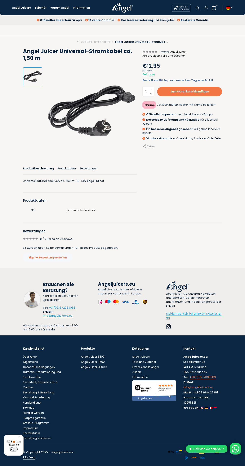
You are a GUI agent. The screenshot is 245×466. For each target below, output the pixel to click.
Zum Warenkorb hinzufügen (189, 91)
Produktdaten (67, 168)
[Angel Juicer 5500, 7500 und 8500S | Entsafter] (122, 7)
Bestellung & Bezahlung (38, 392)
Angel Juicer (178, 52)
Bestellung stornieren (37, 438)
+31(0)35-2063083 (62, 308)
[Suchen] (198, 8)
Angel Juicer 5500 (93, 357)
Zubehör (41, 8)
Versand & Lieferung (36, 397)
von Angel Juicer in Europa (179, 114)
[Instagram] (168, 327)
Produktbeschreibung (38, 168)
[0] (213, 8)
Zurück (86, 42)
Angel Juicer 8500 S (94, 367)
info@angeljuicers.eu (58, 316)
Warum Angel (59, 8)
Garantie (101, 20)
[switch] (14, 449)
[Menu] (18, 437)
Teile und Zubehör (144, 362)
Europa (61, 20)
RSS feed (29, 457)
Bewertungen (88, 168)
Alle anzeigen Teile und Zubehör (163, 56)
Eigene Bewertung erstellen (48, 257)
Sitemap (28, 408)
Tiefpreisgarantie (34, 418)
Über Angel (30, 357)
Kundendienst (32, 403)
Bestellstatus (31, 433)
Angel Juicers (21, 8)
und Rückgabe (147, 20)
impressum (30, 428)
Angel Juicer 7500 (93, 362)
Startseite (102, 42)
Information (81, 8)
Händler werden (33, 413)
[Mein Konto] (206, 8)
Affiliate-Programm (36, 423)
